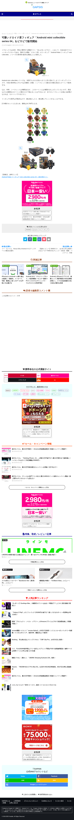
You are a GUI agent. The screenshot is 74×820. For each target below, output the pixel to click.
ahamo (8, 390)
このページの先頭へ (29, 794)
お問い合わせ (13, 802)
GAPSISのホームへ (46, 794)
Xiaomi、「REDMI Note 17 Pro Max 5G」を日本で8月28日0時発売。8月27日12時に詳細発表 (41, 668)
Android (28, 229)
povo (32, 390)
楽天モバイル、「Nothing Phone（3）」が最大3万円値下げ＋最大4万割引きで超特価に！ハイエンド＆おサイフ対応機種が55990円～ (41, 459)
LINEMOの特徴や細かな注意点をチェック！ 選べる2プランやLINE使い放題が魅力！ (29, 554)
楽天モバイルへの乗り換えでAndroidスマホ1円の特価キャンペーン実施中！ (36, 212)
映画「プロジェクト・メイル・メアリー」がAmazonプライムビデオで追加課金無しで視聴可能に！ (41, 622)
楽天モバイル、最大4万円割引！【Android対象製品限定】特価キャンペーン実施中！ (36, 218)
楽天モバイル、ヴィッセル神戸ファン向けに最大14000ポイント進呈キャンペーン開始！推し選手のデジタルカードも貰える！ (41, 477)
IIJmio (48, 390)
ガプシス (38, 14)
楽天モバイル (55, 375)
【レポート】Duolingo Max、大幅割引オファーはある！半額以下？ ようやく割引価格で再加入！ (41, 604)
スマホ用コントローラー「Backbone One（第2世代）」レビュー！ (18, 582)
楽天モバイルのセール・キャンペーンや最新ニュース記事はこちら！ (36, 525)
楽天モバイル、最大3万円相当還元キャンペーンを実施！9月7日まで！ (35, 467)
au (55, 380)
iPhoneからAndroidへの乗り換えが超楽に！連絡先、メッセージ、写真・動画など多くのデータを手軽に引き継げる (13, 280)
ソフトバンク (22, 380)
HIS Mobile (17, 394)
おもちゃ (36, 229)
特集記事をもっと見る (37, 562)
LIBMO (33, 394)
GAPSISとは (6, 801)
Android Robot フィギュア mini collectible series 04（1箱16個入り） (25, 177)
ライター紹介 (59, 801)
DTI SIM (25, 394)
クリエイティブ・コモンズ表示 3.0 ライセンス (17, 810)
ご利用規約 (17, 801)
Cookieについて (47, 801)
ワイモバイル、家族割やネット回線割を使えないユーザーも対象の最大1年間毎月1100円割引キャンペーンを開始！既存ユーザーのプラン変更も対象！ (36, 433)
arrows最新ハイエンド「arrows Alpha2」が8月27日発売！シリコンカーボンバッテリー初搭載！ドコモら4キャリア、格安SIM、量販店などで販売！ (42, 631)
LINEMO (15, 390)
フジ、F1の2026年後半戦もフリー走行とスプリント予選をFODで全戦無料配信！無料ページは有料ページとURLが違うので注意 (42, 650)
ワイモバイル (25, 390)
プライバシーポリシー (31, 801)
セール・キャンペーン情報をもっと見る (37, 487)
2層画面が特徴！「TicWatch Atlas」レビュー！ (54, 580)
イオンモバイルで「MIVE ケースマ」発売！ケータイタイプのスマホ (34, 685)
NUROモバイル (63, 390)
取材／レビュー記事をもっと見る (37, 590)
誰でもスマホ (56, 394)
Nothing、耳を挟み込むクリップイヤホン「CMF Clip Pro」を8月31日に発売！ (38, 639)
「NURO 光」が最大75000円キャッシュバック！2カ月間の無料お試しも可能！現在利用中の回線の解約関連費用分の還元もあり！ (37, 757)
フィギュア (10, 33)
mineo (54, 390)
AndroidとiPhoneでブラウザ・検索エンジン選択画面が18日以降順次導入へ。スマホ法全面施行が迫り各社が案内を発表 (61, 280)
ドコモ (22, 375)
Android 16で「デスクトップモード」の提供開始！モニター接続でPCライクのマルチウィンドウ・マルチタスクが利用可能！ (37, 280)
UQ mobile (40, 390)
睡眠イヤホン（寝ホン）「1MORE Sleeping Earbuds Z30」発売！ (34, 658)
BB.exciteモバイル (43, 394)
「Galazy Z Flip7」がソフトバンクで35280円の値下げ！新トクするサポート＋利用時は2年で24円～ (41, 613)
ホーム (4, 33)
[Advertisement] (37, 27)
